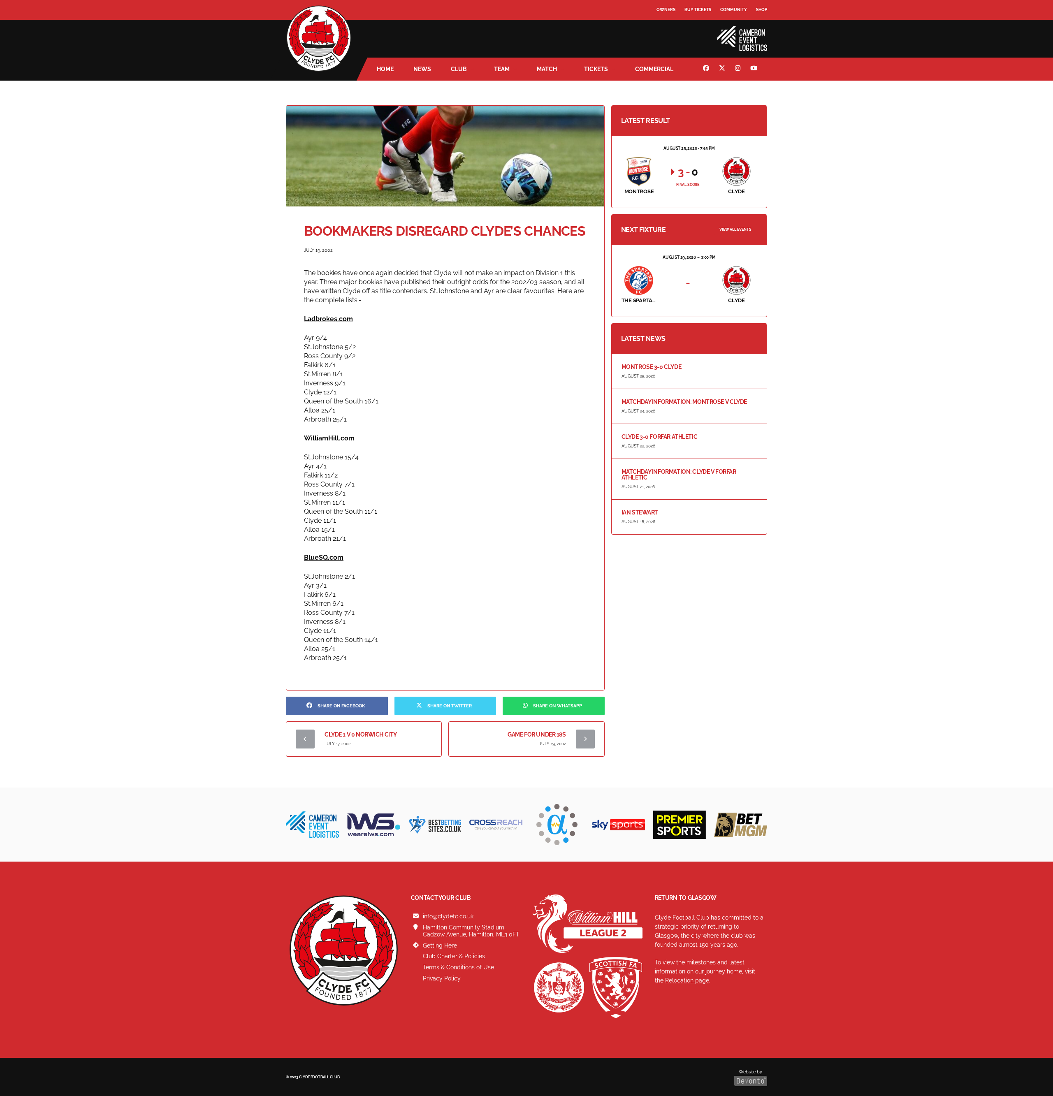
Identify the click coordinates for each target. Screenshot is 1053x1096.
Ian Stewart (640, 512)
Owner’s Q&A (671, 32)
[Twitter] (723, 69)
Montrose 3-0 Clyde (651, 367)
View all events (735, 229)
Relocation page (687, 980)
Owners (665, 9)
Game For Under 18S (537, 734)
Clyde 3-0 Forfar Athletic (660, 436)
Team (502, 69)
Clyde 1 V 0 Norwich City (361, 734)
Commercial (654, 69)
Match (547, 69)
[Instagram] (738, 69)
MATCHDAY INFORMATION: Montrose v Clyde (684, 402)
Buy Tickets (697, 9)
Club (459, 69)
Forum (665, 26)
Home (385, 69)
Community (733, 9)
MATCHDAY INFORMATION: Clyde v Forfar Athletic (679, 474)
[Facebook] (707, 69)
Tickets (596, 69)
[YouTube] (754, 69)
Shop (761, 9)
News (422, 69)
